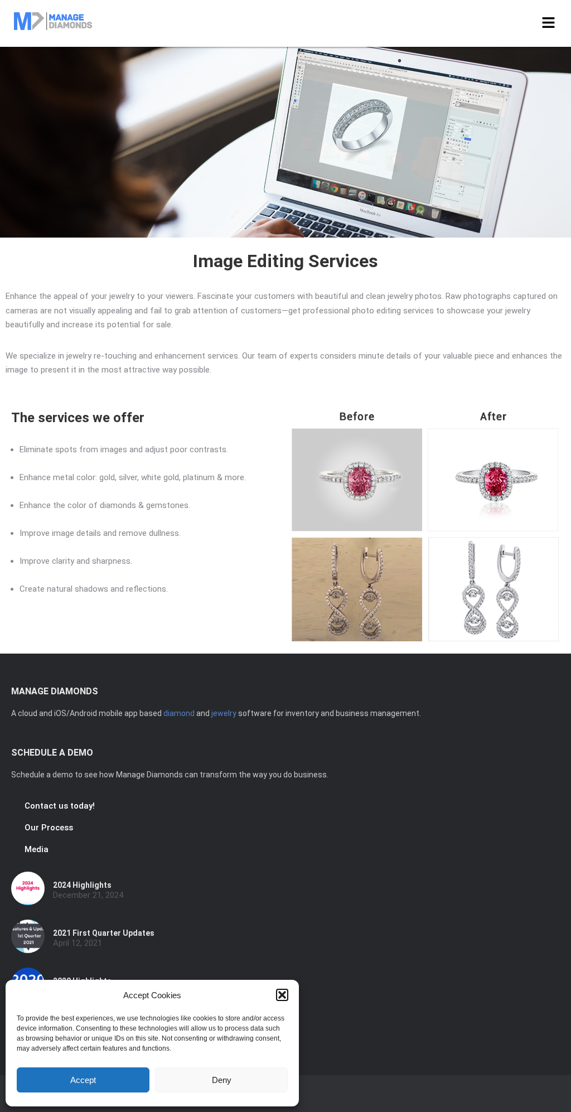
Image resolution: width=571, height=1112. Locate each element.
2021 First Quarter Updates (103, 933)
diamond (179, 713)
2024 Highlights (82, 885)
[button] (282, 994)
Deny (221, 1080)
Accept (83, 1080)
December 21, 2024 (88, 895)
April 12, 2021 (77, 943)
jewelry (223, 713)
